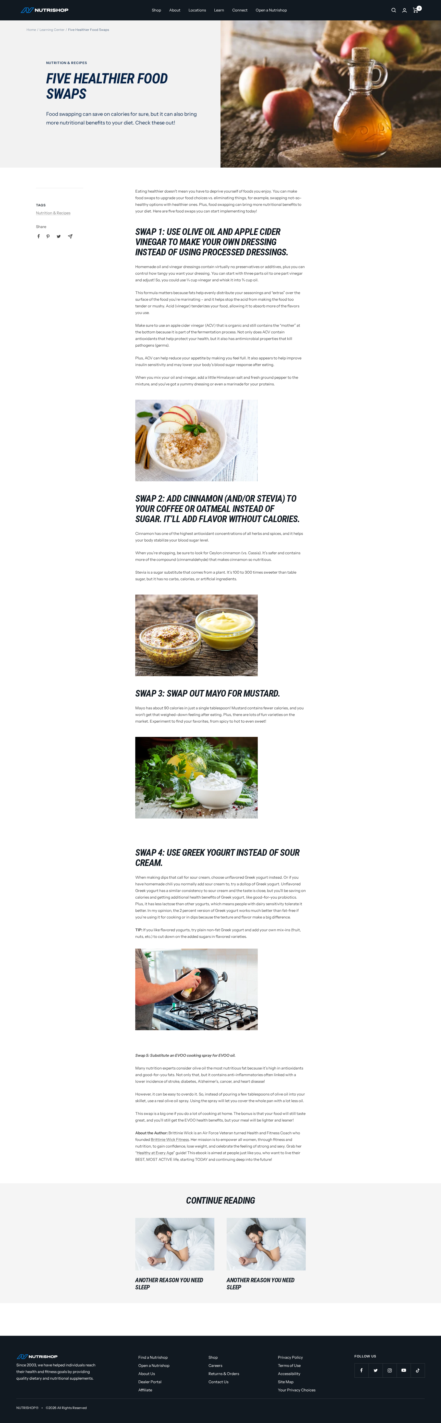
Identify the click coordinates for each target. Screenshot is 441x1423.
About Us (146, 1373)
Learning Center (52, 30)
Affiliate (145, 1390)
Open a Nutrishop (271, 10)
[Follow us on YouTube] (404, 1370)
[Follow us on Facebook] (361, 1370)
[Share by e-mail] (70, 236)
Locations (197, 10)
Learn (219, 10)
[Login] (404, 10)
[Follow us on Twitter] (376, 1370)
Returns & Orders (224, 1373)
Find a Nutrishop (153, 1357)
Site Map (285, 1381)
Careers (215, 1365)
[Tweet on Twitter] (58, 236)
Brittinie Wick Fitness (170, 1139)
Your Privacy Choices (296, 1390)
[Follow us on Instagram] (390, 1370)
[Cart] (415, 10)
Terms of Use (289, 1365)
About (174, 10)
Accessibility (289, 1373)
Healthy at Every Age (155, 1152)
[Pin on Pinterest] (48, 236)
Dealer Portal (150, 1381)
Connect (240, 10)
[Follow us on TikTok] (418, 1370)
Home (31, 30)
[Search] (393, 10)
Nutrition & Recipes (66, 63)
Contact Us (218, 1381)
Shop (156, 10)
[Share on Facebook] (39, 236)
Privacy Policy (290, 1357)
